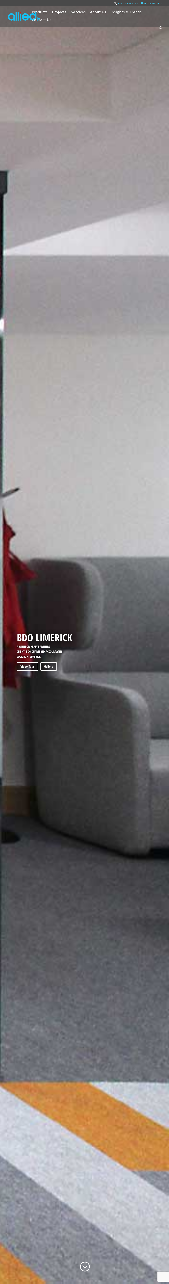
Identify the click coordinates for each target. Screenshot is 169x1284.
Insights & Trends (126, 13)
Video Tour (27, 666)
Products (40, 13)
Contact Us (41, 20)
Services (78, 13)
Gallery (48, 666)
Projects (59, 13)
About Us (98, 13)
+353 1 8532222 (128, 3)
